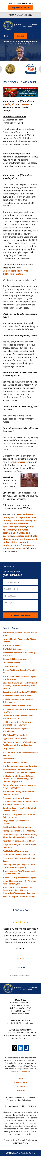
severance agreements (14, 526)
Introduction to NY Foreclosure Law (19, 854)
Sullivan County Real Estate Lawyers (19, 877)
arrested (25, 104)
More (34, 36)
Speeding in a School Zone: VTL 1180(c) (20, 692)
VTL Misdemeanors (11, 662)
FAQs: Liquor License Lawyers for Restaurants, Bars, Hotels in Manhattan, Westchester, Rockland (19, 890)
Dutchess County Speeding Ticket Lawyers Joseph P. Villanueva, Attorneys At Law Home (20, 25)
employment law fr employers (18, 545)
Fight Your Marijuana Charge (16, 798)
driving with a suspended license (20, 517)
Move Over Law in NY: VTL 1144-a (18, 695)
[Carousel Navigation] (20, 958)
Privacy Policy (20, 1082)
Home (6, 36)
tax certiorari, (21, 523)
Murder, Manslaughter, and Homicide (20, 766)
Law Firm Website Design (20, 1153)
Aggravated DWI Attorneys (15, 738)
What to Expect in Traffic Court (17, 705)
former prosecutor (19, 462)
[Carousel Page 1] (17, 959)
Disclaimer (20, 1086)
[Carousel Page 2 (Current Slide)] (20, 959)
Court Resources (10, 666)
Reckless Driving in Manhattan (17, 827)
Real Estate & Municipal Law (16, 851)
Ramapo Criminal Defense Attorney (19, 831)
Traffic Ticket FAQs (11, 645)
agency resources (16, 548)
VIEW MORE (20, 968)
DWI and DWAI (25, 514)
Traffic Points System (12, 649)
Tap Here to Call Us (20, 7)
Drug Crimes (8, 748)
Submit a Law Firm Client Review (20, 976)
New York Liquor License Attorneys (19, 896)
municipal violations (13, 520)
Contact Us (8, 566)
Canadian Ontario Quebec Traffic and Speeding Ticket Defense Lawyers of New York (20, 686)
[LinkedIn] (20, 1048)
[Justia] (26, 1048)
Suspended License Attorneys (16, 659)
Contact (20, 36)
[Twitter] (14, 1048)
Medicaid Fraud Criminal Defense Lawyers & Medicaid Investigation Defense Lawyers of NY (18, 779)
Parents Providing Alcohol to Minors (19, 841)
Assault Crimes (9, 758)
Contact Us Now (20, 615)
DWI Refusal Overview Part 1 (16, 735)
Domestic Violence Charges (15, 762)
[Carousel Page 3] (24, 959)
